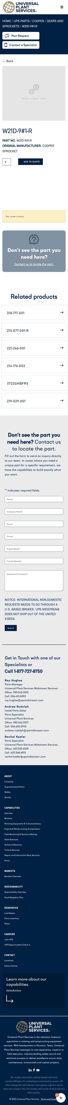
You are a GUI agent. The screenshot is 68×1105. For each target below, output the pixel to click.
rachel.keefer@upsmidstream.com (25, 756)
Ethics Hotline (10, 966)
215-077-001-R (18, 330)
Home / (7, 21)
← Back (7, 61)
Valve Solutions (11, 839)
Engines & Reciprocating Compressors (22, 829)
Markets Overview (12, 876)
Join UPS (8, 939)
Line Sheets (9, 913)
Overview (8, 813)
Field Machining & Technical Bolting (20, 834)
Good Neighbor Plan (13, 897)
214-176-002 (16, 365)
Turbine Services (12, 850)
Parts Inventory (11, 918)
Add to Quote (32, 161)
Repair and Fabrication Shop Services (22, 855)
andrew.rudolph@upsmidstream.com (27, 730)
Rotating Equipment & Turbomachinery (22, 823)
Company (8, 781)
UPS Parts (22, 21)
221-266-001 (16, 348)
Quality (7, 797)
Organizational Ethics (14, 786)
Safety (7, 792)
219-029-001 (16, 401)
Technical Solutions (13, 844)
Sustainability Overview (15, 892)
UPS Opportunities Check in (17, 944)
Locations (8, 960)
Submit (10, 628)
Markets (8, 818)
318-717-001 (16, 312)
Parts (7, 860)
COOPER (38, 21)
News (7, 923)
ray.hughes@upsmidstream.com (24, 700)
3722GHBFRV (17, 383)
